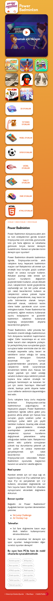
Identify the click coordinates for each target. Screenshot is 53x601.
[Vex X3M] (11, 94)
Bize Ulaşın (30, 594)
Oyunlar (10, 222)
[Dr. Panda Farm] (11, 65)
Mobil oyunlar (28, 570)
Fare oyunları (13, 565)
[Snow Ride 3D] (11, 79)
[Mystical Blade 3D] (26, 65)
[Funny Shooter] (26, 79)
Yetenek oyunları (15, 585)
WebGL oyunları (29, 580)
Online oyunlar (28, 565)
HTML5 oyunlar (14, 570)
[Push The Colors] (41, 79)
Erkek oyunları (20, 222)
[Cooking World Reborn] (41, 65)
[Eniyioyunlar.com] (8, 11)
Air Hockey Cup (20, 518)
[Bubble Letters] (26, 94)
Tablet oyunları (14, 580)
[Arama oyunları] (15, 11)
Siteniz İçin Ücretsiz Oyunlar (15, 594)
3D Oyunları (28, 561)
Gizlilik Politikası (41, 594)
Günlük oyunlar (14, 561)
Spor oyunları (32, 222)
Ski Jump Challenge (22, 515)
